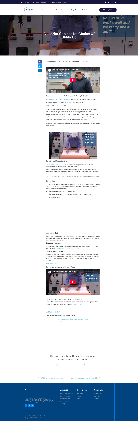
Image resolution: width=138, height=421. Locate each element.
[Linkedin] (32, 405)
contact (84, 10)
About (77, 10)
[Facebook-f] (26, 405)
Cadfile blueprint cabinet (54, 164)
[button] (105, 2)
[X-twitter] (29, 405)
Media (68, 10)
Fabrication (59, 10)
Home (44, 10)
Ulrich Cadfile (53, 311)
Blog (72, 10)
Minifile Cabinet (78, 304)
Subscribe (87, 365)
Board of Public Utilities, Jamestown (59, 99)
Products (50, 10)
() (67, 248)
